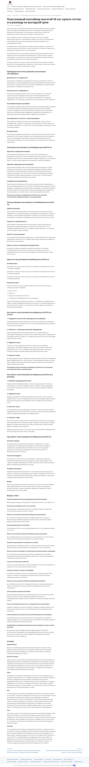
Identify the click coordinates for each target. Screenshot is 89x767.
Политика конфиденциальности (15, 9)
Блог (8, 6)
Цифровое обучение (23, 761)
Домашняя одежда (11, 761)
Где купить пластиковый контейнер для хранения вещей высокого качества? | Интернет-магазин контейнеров (23, 750)
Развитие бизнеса (19, 11)
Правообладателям (30, 9)
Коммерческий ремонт (57, 9)
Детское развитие (30, 11)
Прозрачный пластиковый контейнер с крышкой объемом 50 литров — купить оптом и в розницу (64, 750)
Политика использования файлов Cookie (54, 6)
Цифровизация (78, 761)
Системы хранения (70, 9)
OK (74, 765)
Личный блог (16, 15)
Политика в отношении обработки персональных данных (26, 6)
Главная (9, 15)
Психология (10, 11)
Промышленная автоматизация (51, 761)
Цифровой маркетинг (35, 761)
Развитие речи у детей (67, 761)
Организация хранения (43, 9)
